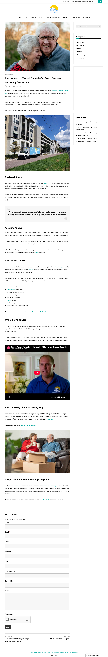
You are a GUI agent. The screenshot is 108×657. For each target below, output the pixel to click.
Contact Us (86, 17)
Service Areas (75, 17)
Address (8, 552)
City (6, 561)
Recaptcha (8, 614)
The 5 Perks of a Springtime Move (87, 141)
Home (20, 17)
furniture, (30, 269)
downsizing (18, 486)
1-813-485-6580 (65, 1)
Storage (65, 17)
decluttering (58, 267)
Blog (40, 17)
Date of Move (9, 581)
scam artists (47, 183)
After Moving (80, 42)
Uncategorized (81, 58)
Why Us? (33, 17)
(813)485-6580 (44, 500)
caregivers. (51, 419)
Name (7, 522)
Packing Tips (80, 51)
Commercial (80, 45)
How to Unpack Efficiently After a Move (88, 138)
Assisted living (11, 289)
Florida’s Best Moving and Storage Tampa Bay (82, 1)
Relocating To (10, 571)
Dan (9, 86)
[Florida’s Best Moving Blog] (54, 13)
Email (7, 532)
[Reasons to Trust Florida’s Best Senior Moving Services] (37, 70)
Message (8, 591)
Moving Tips (80, 48)
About (27, 17)
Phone (7, 542)
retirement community (49, 486)
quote (37, 252)
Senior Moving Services (52, 17)
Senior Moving (9, 74)
